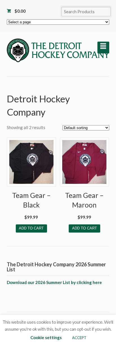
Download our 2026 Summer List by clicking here (54, 282)
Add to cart (31, 228)
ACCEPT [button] (79, 337)
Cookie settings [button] (46, 337)
